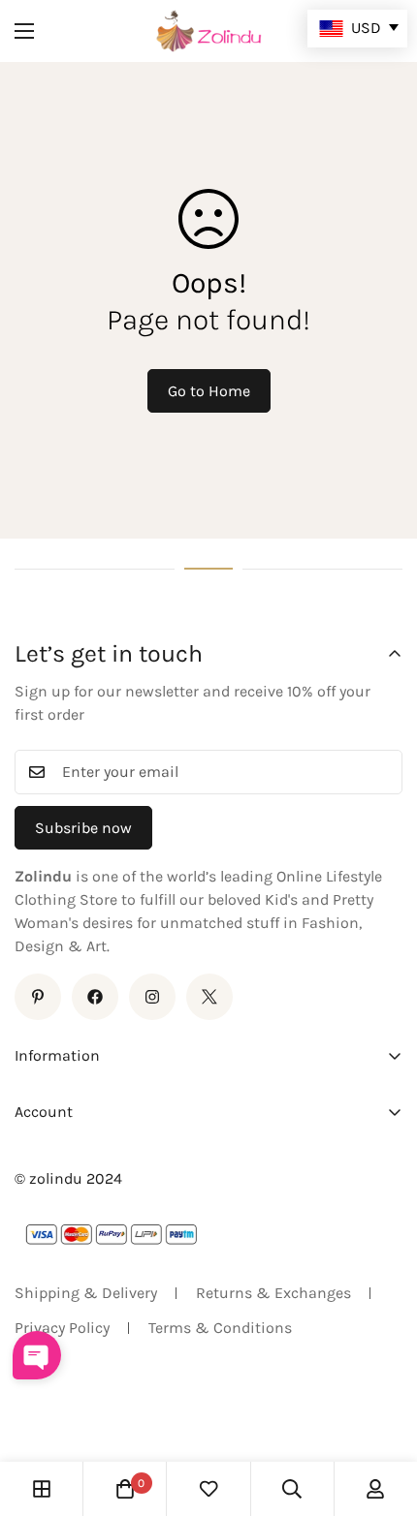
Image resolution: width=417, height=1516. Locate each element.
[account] (375, 1489)
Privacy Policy (62, 1327)
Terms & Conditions (220, 1327)
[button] (125, 1489)
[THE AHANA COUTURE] (208, 31)
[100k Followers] (152, 997)
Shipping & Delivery (86, 1293)
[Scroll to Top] (382, 1413)
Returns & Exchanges (273, 1293)
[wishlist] (208, 1489)
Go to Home (209, 391)
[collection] (41, 1489)
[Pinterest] (38, 997)
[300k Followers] (95, 997)
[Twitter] (209, 997)
